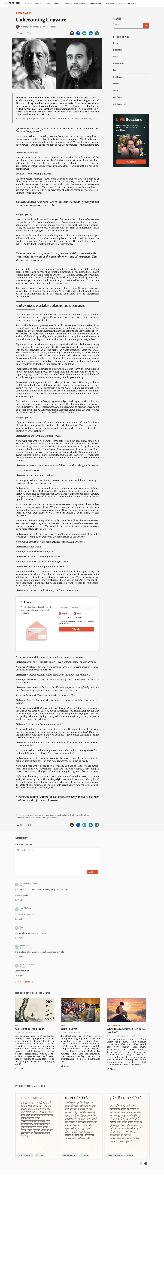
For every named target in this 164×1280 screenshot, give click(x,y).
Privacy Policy (65, 623)
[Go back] (6, 3)
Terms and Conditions (86, 621)
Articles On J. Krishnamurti (32, 993)
